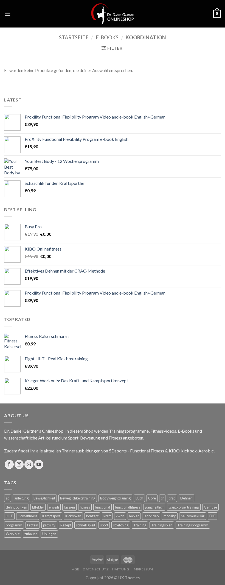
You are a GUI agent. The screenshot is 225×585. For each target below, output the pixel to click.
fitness (85, 507)
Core (152, 498)
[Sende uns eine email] (28, 464)
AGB (76, 569)
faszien (69, 507)
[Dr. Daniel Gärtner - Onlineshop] (112, 14)
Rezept (65, 525)
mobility (170, 516)
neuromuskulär (192, 516)
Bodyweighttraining (115, 498)
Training (139, 525)
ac (7, 498)
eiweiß (54, 507)
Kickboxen (73, 516)
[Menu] (7, 13)
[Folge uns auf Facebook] (9, 464)
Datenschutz (96, 569)
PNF (212, 516)
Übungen (49, 534)
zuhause (30, 534)
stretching (120, 525)
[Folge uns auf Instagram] (19, 464)
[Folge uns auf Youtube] (38, 464)
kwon (120, 516)
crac (172, 498)
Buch (139, 498)
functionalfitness (127, 507)
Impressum (143, 569)
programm (14, 525)
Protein (32, 525)
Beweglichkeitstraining (77, 498)
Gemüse (210, 507)
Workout (12, 534)
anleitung (21, 498)
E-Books (107, 37)
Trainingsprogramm (192, 525)
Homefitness (27, 516)
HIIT (9, 516)
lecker (134, 516)
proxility (49, 525)
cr (162, 498)
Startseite (74, 37)
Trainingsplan (161, 525)
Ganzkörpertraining (183, 507)
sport (104, 525)
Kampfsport (51, 516)
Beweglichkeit (44, 498)
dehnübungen (16, 507)
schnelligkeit (85, 525)
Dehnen (186, 498)
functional (102, 507)
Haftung (121, 569)
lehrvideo (151, 516)
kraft (107, 516)
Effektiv (38, 507)
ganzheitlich (154, 507)
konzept (92, 516)
